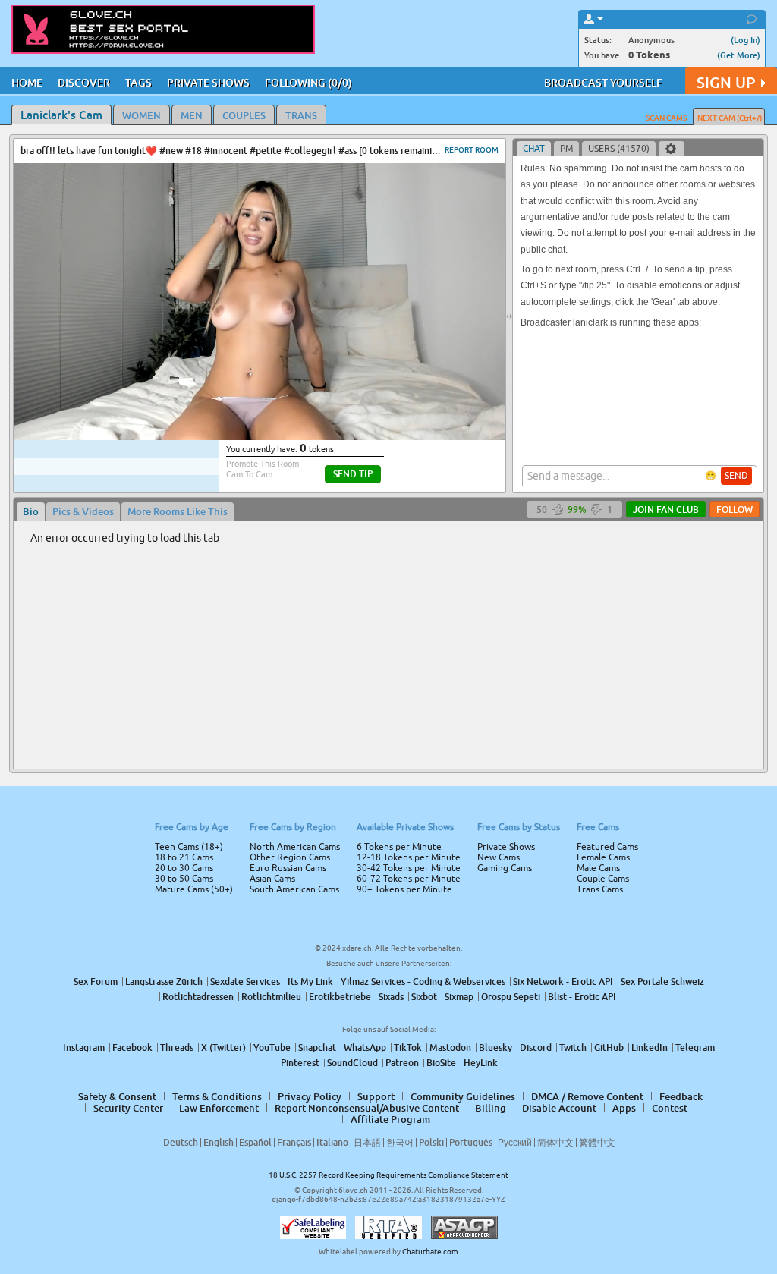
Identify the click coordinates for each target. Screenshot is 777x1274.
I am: (287, 642)
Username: (275, 585)
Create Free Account (389, 743)
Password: (276, 615)
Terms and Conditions (436, 677)
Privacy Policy (420, 697)
